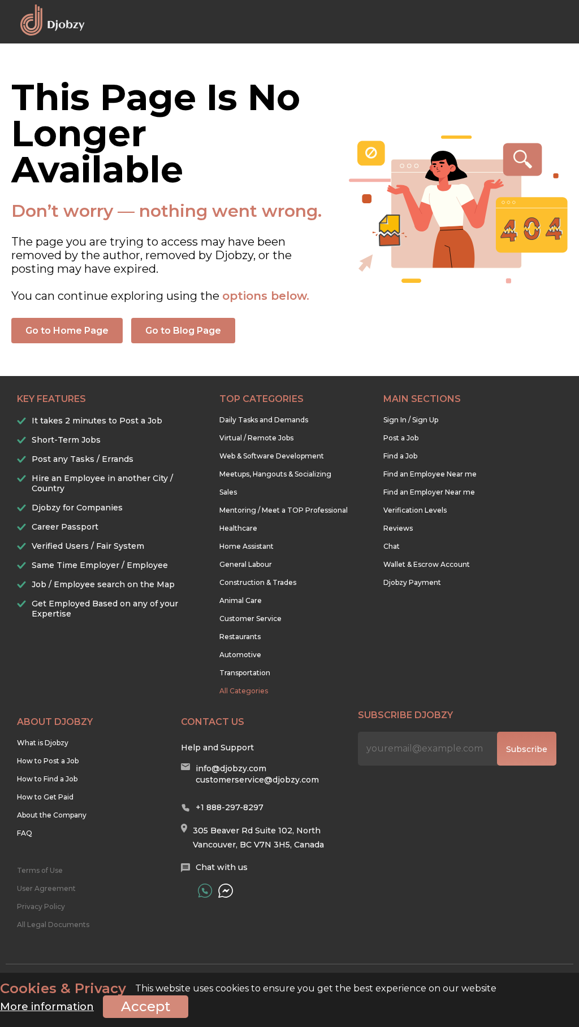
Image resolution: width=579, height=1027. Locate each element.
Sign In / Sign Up (410, 420)
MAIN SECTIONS (422, 399)
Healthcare (238, 528)
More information (47, 1006)
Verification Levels (415, 510)
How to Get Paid (45, 797)
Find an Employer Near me (429, 492)
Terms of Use (40, 870)
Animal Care (240, 600)
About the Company (52, 815)
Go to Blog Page (183, 330)
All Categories (243, 691)
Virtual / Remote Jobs (256, 438)
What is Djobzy (42, 742)
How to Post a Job (48, 761)
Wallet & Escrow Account (426, 564)
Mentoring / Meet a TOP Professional (283, 510)
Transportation (244, 672)
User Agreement (46, 888)
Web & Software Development (271, 456)
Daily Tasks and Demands (263, 420)
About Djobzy (55, 721)
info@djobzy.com (231, 768)
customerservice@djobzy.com (257, 780)
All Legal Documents (53, 924)
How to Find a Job (47, 779)
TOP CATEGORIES (261, 399)
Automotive (240, 654)
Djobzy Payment (412, 582)
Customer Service (250, 618)
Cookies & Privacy (63, 988)
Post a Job (400, 438)
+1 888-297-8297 (229, 807)
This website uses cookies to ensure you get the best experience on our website (248, 988)
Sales (228, 492)
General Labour (245, 564)
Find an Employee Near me (430, 474)
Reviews (398, 528)
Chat (391, 546)
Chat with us (222, 867)
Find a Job (400, 456)
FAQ (24, 833)
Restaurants (240, 636)
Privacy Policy (41, 906)
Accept (145, 1006)
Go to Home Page (67, 330)
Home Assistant (246, 546)
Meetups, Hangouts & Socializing (275, 474)
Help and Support (217, 747)
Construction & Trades (257, 582)
